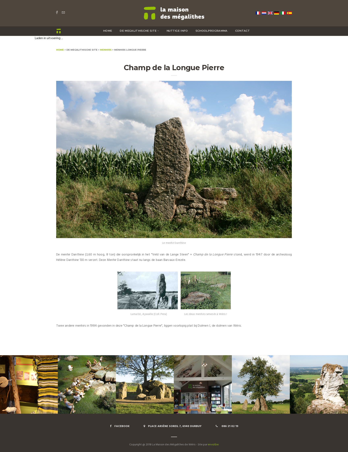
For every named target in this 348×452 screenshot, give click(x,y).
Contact (242, 30)
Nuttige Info (177, 30)
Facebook (121, 426)
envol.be (213, 444)
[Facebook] (57, 13)
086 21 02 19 (229, 426)
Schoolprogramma (212, 30)
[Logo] (174, 12)
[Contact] (63, 13)
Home (107, 30)
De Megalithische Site (138, 30)
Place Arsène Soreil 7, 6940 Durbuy (175, 426)
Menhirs (106, 49)
